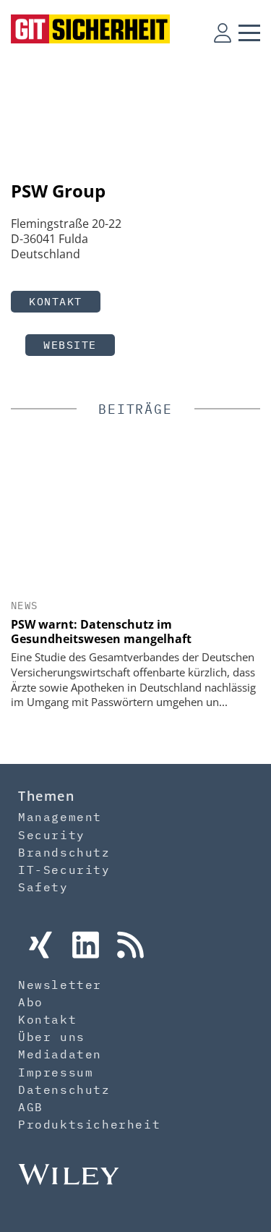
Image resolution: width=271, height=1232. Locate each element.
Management (60, 817)
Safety (43, 887)
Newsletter (60, 984)
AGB (30, 1107)
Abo (30, 1002)
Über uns (51, 1036)
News (24, 605)
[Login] (222, 32)
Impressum (55, 1072)
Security (51, 835)
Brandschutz (64, 852)
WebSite (70, 345)
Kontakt (55, 301)
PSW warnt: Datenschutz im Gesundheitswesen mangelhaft (101, 631)
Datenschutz (64, 1089)
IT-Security (64, 869)
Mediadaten (60, 1054)
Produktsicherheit (89, 1124)
